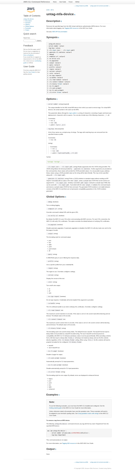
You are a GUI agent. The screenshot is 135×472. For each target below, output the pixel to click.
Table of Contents (31, 15)
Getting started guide (55, 408)
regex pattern (73, 113)
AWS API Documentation (59, 31)
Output (27, 30)
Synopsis (27, 22)
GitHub (77, 2)
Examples (28, 28)
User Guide (62, 2)
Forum (71, 2)
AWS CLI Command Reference (36, 2)
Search (39, 40)
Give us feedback (28, 55)
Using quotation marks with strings (88, 413)
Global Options (29, 26)
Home (55, 2)
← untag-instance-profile (81, 6)
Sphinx (109, 468)
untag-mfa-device (28, 19)
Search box (26, 38)
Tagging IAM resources (72, 28)
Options (27, 24)
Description (28, 21)
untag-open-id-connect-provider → (100, 6)
